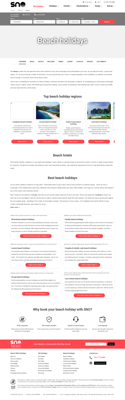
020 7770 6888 (110, 2)
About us (13, 356)
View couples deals (89, 265)
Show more (14, 207)
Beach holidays (67, 356)
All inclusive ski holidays (45, 370)
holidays (15, 71)
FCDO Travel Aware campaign (49, 387)
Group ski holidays (43, 363)
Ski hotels (41, 358)
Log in (99, 2)
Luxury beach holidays (69, 363)
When (58, 18)
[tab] (14, 14)
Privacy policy (14, 361)
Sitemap (13, 370)
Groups (90, 61)
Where (12, 18)
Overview (22, 61)
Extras (110, 6)
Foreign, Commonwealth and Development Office (62, 385)
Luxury (70, 61)
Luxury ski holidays (43, 368)
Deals (97, 6)
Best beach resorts (68, 373)
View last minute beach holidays (88, 295)
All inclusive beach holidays (71, 368)
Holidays (53, 6)
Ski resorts (41, 373)
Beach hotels (67, 366)
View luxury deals (35, 265)
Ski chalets (41, 361)
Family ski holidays (43, 366)
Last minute (101, 61)
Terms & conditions (16, 358)
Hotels (67, 6)
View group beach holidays (35, 294)
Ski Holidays (38, 6)
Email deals (88, 2)
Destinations (82, 6)
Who (82, 18)
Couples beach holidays (70, 370)
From (34, 18)
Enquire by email (100, 363)
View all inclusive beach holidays (35, 236)
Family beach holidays (69, 361)
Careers (13, 368)
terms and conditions (57, 381)
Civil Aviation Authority (97, 380)
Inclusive (51, 61)
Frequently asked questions (19, 373)
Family (60, 61)
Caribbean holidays (68, 358)
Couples (79, 61)
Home (12, 10)
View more (22, 141)
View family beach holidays (88, 236)
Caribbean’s (99, 195)
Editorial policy (15, 366)
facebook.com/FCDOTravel (88, 385)
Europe (34, 195)
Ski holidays (41, 356)
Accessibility (14, 363)
